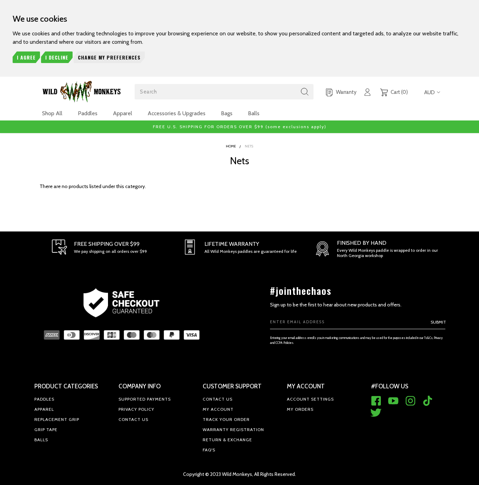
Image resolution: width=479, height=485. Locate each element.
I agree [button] (26, 57)
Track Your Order (226, 419)
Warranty (346, 92)
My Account (218, 409)
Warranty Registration (233, 429)
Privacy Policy (136, 409)
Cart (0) (399, 92)
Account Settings (310, 399)
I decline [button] (56, 57)
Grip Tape (46, 429)
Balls (253, 113)
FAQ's (209, 449)
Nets (249, 146)
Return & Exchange (227, 439)
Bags (226, 113)
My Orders (300, 409)
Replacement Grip (56, 419)
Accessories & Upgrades (176, 113)
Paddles (87, 113)
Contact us (133, 419)
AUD (429, 92)
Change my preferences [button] (109, 57)
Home (231, 146)
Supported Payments (145, 399)
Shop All (52, 113)
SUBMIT (438, 322)
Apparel (122, 113)
